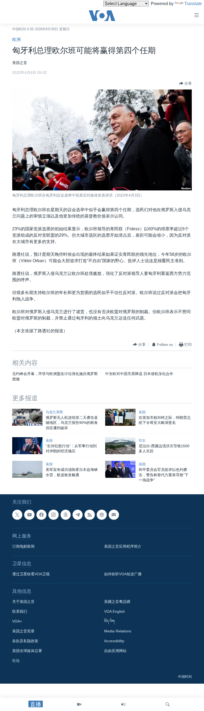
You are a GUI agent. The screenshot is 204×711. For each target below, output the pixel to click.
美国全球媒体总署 (27, 651)
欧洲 (16, 39)
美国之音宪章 (23, 631)
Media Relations (117, 631)
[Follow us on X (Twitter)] (17, 515)
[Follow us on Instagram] (53, 515)
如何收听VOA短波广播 (123, 574)
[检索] (168, 704)
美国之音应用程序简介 (122, 546)
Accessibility (114, 641)
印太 (142, 440)
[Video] (79, 704)
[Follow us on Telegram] (78, 515)
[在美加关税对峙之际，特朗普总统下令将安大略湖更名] (120, 417)
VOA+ (17, 621)
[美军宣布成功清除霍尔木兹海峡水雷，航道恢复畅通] (27, 469)
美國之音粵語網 (117, 602)
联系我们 (19, 612)
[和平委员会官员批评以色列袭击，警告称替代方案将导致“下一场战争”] (120, 469)
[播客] (102, 515)
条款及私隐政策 (25, 641)
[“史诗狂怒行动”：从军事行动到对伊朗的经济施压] (27, 445)
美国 (142, 412)
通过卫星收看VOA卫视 (31, 574)
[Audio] (123, 704)
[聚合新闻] (89, 515)
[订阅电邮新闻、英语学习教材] (114, 515)
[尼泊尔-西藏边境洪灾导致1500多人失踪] (120, 445)
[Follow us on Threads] (66, 515)
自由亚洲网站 (115, 651)
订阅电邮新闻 (23, 546)
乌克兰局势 (54, 412)
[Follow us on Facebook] (41, 515)
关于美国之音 (23, 602)
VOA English (114, 612)
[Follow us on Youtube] (29, 515)
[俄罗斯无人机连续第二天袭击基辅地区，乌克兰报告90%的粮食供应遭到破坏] (27, 417)
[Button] (185, 83)
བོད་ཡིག (109, 621)
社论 (16, 661)
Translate (193, 3)
